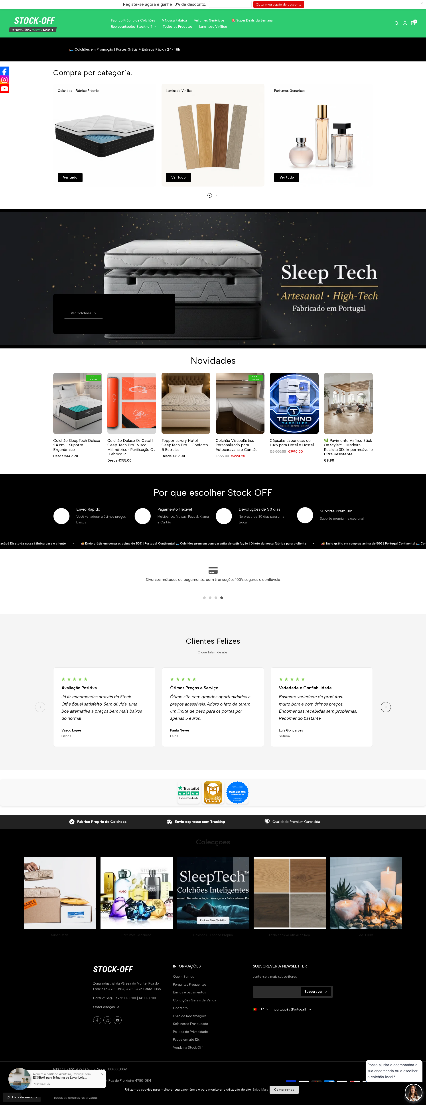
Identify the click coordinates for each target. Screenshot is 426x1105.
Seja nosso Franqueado (190, 1024)
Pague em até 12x (186, 1040)
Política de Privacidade (190, 1032)
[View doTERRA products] (366, 893)
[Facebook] (4, 71)
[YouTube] (4, 88)
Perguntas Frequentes (189, 985)
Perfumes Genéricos (136, 935)
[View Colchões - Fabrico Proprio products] (213, 893)
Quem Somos (183, 977)
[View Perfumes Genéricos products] (137, 893)
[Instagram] (4, 79)
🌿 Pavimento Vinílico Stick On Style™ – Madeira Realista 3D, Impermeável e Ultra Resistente (348, 447)
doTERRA (366, 935)
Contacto (180, 1008)
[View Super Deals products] (60, 893)
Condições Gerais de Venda (194, 1000)
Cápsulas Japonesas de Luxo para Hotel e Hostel (292, 442)
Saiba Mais (260, 1089)
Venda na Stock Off (188, 1048)
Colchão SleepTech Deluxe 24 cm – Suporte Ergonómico (76, 445)
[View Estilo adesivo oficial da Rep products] (290, 893)
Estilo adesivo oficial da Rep (289, 935)
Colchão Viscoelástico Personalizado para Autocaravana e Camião (237, 445)
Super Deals (60, 935)
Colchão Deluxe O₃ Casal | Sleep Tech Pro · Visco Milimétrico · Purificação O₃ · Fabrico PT (131, 447)
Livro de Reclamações (190, 1016)
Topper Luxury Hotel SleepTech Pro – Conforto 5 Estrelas (185, 445)
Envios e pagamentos (189, 992)
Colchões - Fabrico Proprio (213, 935)
